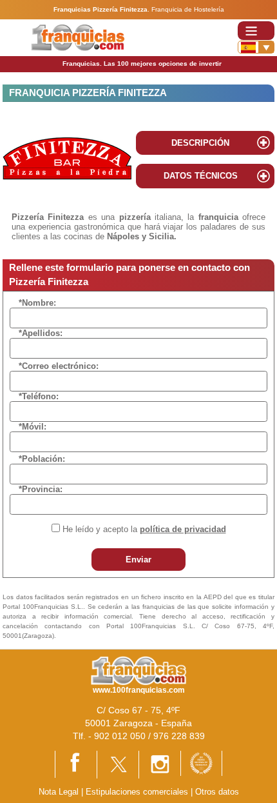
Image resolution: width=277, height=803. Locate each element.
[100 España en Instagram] (159, 764)
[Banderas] (256, 47)
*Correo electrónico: (59, 366)
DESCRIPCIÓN (200, 143)
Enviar (138, 559)
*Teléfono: (39, 396)
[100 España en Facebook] (76, 763)
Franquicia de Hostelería (187, 9)
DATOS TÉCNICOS (201, 176)
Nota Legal (59, 792)
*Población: (42, 459)
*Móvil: (32, 426)
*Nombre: (37, 303)
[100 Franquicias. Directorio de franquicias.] (77, 37)
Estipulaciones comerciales (138, 792)
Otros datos (217, 792)
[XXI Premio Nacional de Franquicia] (201, 763)
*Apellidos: (40, 333)
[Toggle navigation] (256, 30)
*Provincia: (40, 489)
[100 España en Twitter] (118, 764)
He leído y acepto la (144, 529)
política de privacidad (183, 529)
